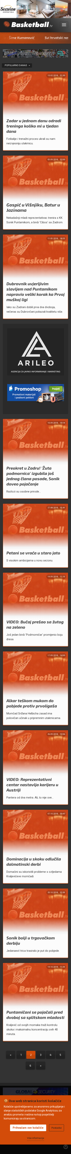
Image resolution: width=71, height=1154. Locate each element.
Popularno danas (16, 65)
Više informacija (35, 1138)
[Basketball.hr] (28, 26)
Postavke (56, 1127)
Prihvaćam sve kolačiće (28, 1127)
